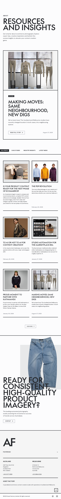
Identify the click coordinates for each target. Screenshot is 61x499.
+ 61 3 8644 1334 (37, 474)
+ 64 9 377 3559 (7, 474)
